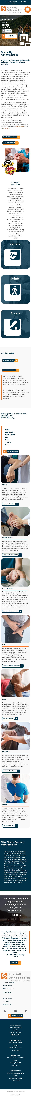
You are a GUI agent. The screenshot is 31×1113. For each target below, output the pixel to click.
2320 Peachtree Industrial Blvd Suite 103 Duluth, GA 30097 (15, 1060)
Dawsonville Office (15, 1040)
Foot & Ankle (9, 432)
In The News (8, 1004)
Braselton (24, 870)
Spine (7, 445)
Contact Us (8, 992)
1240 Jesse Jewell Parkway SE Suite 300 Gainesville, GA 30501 (15, 1075)
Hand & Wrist (10, 435)
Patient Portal (8, 985)
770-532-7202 (5, 129)
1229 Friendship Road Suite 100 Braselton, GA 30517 (15, 1030)
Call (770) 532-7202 (11, 1)
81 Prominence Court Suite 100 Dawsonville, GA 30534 (15, 1045)
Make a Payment (9, 989)
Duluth (9, 872)
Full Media (18, 1095)
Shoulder (8, 442)
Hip (6, 437)
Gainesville (7, 870)
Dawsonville (16, 870)
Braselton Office (15, 1025)
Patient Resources (9, 982)
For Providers (8, 998)
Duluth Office (15, 1055)
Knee (7, 440)
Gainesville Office (15, 1071)
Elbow (7, 430)
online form (20, 127)
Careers (7, 1001)
